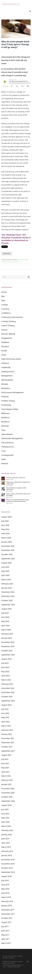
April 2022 (5, 721)
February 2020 (7, 830)
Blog (3, 300)
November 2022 (7, 692)
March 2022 (6, 726)
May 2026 (5, 529)
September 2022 (8, 701)
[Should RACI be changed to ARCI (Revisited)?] (3, 489)
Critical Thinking (8, 325)
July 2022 (5, 709)
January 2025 (6, 588)
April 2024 (5, 625)
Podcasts (8, 262)
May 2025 (5, 571)
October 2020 (6, 797)
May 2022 (5, 717)
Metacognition (7, 380)
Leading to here (7, 371)
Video (3, 459)
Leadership (5, 367)
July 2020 (5, 809)
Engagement (6, 338)
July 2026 (5, 521)
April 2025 (5, 575)
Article (4, 292)
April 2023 (5, 675)
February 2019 (7, 851)
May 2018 (5, 889)
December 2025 (7, 546)
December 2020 (7, 788)
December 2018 (7, 859)
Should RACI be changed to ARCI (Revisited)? (16, 488)
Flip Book (5, 346)
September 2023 (8, 655)
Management (6, 375)
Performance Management (12, 392)
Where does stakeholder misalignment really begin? (18, 483)
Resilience (5, 417)
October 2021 (6, 747)
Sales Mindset (7, 434)
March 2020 (6, 826)
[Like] (22, 262)
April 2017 (5, 939)
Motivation (5, 388)
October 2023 (6, 650)
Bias (3, 296)
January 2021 (6, 784)
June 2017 (5, 930)
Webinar (4, 463)
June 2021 (5, 763)
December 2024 (7, 592)
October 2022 (6, 696)
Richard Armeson (21, 259)
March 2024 (6, 629)
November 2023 (7, 646)
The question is (15, 262)
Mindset (4, 384)
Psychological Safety (9, 409)
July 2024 (5, 613)
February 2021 (7, 780)
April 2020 (5, 822)
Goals (3, 355)
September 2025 (8, 558)
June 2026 (5, 525)
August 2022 (6, 705)
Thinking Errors (7, 447)
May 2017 (5, 935)
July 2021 (5, 759)
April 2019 (5, 843)
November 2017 (7, 914)
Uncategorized (7, 455)
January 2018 (6, 905)
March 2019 (6, 847)
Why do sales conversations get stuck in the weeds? (18, 494)
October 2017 (6, 918)
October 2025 (6, 554)
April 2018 (5, 893)
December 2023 (7, 642)
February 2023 (7, 684)
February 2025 (7, 583)
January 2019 (6, 855)
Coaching (5, 309)
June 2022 (5, 713)
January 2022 (6, 734)
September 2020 (8, 801)
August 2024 (6, 609)
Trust (3, 451)
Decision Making (8, 334)
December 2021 (7, 738)
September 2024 (8, 604)
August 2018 (6, 876)
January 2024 (6, 638)
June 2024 (5, 617)
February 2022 (7, 730)
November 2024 (7, 596)
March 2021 (6, 776)
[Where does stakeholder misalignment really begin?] (3, 483)
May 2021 (5, 767)
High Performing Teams (11, 359)
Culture (4, 330)
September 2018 (8, 872)
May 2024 (5, 621)
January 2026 (6, 542)
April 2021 (5, 772)
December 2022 (7, 688)
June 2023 (5, 667)
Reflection (5, 413)
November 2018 (7, 864)
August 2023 (6, 659)
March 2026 (6, 537)
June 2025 (5, 567)
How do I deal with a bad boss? (15, 477)
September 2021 (8, 751)
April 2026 (5, 533)
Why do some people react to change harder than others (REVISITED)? (17, 500)
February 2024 (7, 634)
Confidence (6, 313)
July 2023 (5, 663)
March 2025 (6, 579)
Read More (6, 253)
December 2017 (7, 910)
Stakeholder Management (12, 438)
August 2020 (6, 805)
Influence (5, 363)
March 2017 (6, 943)
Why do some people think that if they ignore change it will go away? (15, 44)
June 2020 (5, 813)
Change (3, 262)
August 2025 (6, 563)
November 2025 (7, 550)
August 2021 (6, 755)
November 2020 (7, 793)
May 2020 (5, 818)
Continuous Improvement (12, 317)
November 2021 (7, 742)
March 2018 (6, 897)
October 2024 (6, 600)
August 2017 (6, 922)
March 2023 (6, 680)
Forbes (4, 350)
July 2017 (5, 926)
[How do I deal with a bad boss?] (3, 478)
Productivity (6, 405)
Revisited (5, 426)
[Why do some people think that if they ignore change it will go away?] (16, 28)
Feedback (5, 342)
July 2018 (5, 880)
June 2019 (5, 838)
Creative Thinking (8, 321)
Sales (3, 430)
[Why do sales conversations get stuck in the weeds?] (3, 494)
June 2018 (5, 884)
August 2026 (6, 517)
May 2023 (5, 671)
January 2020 (6, 834)
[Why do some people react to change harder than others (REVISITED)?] (3, 500)
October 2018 (6, 868)
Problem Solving (8, 401)
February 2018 (7, 901)
